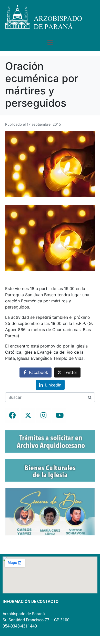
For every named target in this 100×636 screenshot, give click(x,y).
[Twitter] (28, 415)
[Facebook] (12, 415)
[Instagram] (43, 415)
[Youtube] (59, 415)
